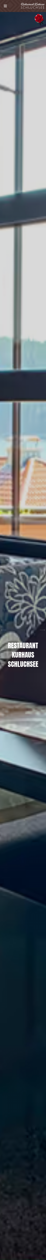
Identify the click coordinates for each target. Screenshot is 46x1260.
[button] (5, 6)
